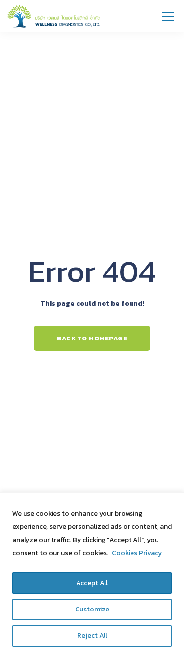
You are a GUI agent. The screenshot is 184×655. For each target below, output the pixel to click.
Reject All (92, 636)
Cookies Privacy (137, 553)
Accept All (92, 583)
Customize (92, 609)
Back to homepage (92, 338)
